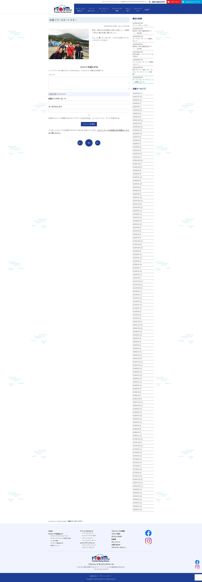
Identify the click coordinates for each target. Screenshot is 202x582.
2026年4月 (136, 107)
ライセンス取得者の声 (56, 543)
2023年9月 (136, 211)
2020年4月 (136, 345)
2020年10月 (136, 328)
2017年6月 (136, 459)
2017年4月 (136, 466)
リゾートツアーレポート (89, 540)
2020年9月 (136, 332)
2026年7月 (136, 97)
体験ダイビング (54, 545)
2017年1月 (136, 476)
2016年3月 (136, 509)
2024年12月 (136, 160)
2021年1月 (136, 318)
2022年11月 (136, 244)
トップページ (52, 521)
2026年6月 (136, 100)
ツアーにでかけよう (86, 531)
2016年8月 (136, 493)
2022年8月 (136, 254)
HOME (50, 531)
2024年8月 (136, 174)
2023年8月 (136, 214)
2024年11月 (136, 164)
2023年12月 (136, 201)
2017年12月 (136, 439)
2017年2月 (136, 473)
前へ (80, 143)
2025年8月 (136, 133)
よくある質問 (54, 541)
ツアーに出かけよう (91, 9)
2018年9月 (136, 409)
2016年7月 (136, 496)
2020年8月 (136, 335)
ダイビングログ (138, 9)
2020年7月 (136, 338)
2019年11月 (136, 362)
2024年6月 (136, 180)
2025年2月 (136, 154)
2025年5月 (136, 144)
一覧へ (88, 143)
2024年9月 (136, 170)
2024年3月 (136, 191)
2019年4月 (136, 385)
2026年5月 (136, 103)
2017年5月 (136, 462)
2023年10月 (136, 207)
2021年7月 (136, 298)
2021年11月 (136, 285)
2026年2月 (136, 113)
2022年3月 (136, 271)
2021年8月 (136, 295)
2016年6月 (136, 499)
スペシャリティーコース (89, 545)
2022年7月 (136, 258)
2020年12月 (136, 321)
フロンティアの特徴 (117, 9)
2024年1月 (136, 197)
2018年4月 (136, 426)
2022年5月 (136, 264)
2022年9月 (136, 251)
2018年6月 (136, 419)
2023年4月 (136, 227)
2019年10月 (136, 365)
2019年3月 (136, 389)
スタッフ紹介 (128, 9)
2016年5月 (136, 503)
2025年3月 (136, 150)
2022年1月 (136, 278)
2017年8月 (136, 452)
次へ (97, 143)
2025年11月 (136, 123)
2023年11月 (136, 204)
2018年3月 (136, 429)
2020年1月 (136, 355)
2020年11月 (136, 325)
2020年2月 (136, 352)
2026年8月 (136, 93)
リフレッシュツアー (87, 538)
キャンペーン (116, 542)
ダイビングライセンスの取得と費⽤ (60, 538)
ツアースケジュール (87, 533)
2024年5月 (136, 184)
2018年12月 (136, 399)
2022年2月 (136, 274)
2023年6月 (136, 221)
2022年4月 (136, 268)
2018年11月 (136, 402)
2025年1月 (136, 157)
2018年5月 (136, 422)
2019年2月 (136, 392)
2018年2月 (136, 432)
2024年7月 (136, 177)
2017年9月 (136, 449)
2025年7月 (136, 137)
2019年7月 (136, 375)
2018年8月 (136, 412)
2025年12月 (136, 120)
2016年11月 (136, 483)
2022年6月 (136, 261)
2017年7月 (136, 456)
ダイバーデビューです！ (141, 25)
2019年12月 (136, 358)
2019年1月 (136, 395)
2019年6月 (136, 379)
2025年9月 (136, 130)
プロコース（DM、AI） (88, 547)
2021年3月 (136, 311)
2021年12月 (136, 281)
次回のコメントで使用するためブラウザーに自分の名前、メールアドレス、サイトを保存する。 (84, 118)
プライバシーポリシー (119, 547)
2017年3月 (136, 469)
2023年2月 (136, 234)
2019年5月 (136, 382)
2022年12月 (136, 241)
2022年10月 (136, 248)
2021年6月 (136, 301)
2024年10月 (136, 167)
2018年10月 (136, 405)
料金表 (147, 10)
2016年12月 (136, 479)
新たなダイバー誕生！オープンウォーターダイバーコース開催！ (143, 72)
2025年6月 (136, 140)
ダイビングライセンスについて (59, 536)
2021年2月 (136, 315)
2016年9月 (136, 489)
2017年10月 (136, 446)
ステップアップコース (103, 9)
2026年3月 (136, 110)
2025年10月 (136, 127)
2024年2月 (136, 194)
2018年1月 (136, 436)
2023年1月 (136, 238)
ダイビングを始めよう (80, 9)
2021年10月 (136, 288)
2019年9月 (136, 368)
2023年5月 (136, 224)
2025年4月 (136, 147)
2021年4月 (136, 308)
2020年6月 (136, 342)
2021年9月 (136, 291)
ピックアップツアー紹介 (89, 535)
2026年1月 (136, 117)
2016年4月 (136, 506)
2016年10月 (136, 486)
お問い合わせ (116, 545)
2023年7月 (136, 217)
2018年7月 (136, 415)
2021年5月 (136, 305)
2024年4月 (136, 187)
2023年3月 (136, 231)
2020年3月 (136, 348)
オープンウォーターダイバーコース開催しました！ (143, 81)
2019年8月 (136, 372)
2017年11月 (136, 442)
